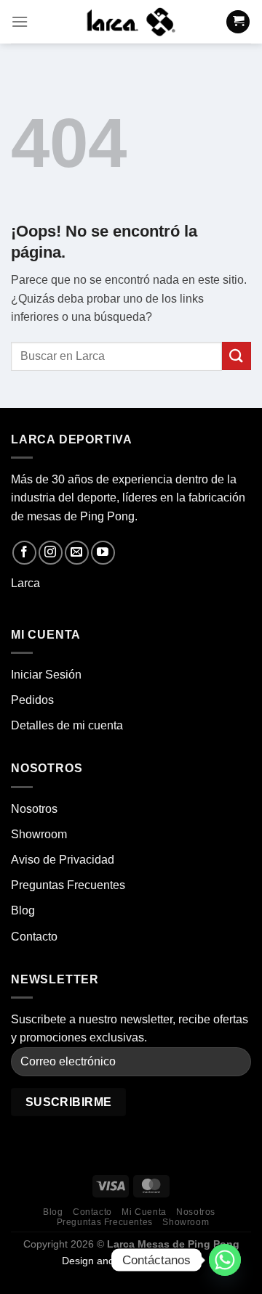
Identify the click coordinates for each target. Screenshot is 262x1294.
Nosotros (34, 809)
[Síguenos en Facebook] (24, 553)
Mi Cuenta (144, 1212)
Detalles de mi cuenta (67, 725)
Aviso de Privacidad (62, 859)
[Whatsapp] (225, 1260)
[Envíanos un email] (77, 553)
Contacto (34, 936)
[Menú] (19, 21)
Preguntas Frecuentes (68, 885)
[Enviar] (236, 356)
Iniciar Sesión (46, 674)
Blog (23, 910)
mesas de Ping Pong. (82, 516)
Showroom (39, 834)
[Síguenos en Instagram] (51, 553)
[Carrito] (238, 22)
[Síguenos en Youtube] (103, 553)
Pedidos (32, 700)
